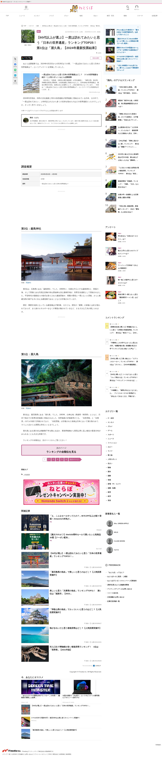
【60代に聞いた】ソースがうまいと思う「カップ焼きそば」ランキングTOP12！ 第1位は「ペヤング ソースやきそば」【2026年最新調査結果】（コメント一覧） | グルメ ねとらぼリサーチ (124, 380)
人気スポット (112, 459)
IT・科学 (111, 418)
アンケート (110, 227)
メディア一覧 (6, 754)
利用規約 (158, 745)
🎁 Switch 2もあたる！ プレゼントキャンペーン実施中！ (16, 1)
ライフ (110, 451)
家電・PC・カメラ (114, 484)
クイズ (51, 16)
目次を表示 (96, 58)
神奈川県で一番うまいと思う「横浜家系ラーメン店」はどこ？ (128, 297)
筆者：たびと (34, 117)
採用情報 (62, 754)
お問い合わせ (29, 754)
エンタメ (37, 16)
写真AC (28, 283)
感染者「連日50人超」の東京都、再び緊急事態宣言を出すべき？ (128, 103)
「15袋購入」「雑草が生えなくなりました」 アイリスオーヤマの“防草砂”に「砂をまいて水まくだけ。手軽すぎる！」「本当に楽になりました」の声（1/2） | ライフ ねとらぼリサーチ (124, 396)
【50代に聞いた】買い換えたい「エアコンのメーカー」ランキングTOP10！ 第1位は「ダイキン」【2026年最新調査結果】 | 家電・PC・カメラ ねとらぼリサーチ (124, 364)
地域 (81, 16)
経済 (109, 496)
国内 (38, 31)
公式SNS (14, 754)
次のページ (74, 459)
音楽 (109, 500)
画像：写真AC (27, 45)
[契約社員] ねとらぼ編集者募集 (117, 585)
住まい (96, 16)
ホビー (110, 447)
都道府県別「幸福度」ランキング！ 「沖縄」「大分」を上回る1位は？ (128, 184)
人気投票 (27, 475)
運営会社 (55, 754)
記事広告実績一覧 (112, 601)
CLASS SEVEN (119, 541)
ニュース (22, 16)
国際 (109, 476)
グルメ (66, 16)
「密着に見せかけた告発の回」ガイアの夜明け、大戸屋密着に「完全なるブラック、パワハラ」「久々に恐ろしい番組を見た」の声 (128, 120)
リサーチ (140, 16)
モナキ (116, 550)
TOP (7, 16)
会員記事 (154, 16)
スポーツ (111, 434)
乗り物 (110, 455)
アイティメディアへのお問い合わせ (118, 589)
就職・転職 (111, 488)
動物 (125, 16)
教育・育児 (110, 16)
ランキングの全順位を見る (61, 451)
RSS (50, 754)
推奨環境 (68, 754)
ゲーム (110, 430)
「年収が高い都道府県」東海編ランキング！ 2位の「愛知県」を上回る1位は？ (128, 209)
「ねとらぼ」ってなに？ (114, 572)
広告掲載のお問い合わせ (114, 597)
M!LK (116, 532)
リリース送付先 (111, 593)
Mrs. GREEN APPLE (121, 523)
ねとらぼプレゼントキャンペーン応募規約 (121, 581)
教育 (109, 492)
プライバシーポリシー (41, 754)
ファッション (112, 443)
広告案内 (21, 754)
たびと (99, 53)
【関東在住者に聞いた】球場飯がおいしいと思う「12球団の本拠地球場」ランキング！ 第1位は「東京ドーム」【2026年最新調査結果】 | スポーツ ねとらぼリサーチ (124, 333)
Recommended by (88, 665)
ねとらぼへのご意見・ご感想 (116, 576)
